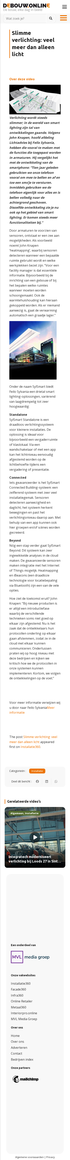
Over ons (17, 1041)
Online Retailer (21, 1001)
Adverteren (19, 1047)
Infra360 (17, 995)
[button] (64, 6)
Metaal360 (18, 1007)
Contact (16, 1053)
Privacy (50, 1157)
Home (15, 1036)
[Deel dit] (37, 781)
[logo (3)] (30, 957)
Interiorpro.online (24, 1013)
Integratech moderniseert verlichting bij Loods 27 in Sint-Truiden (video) (34, 861)
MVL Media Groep (24, 1019)
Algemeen (17, 813)
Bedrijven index (22, 1059)
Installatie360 (30, 747)
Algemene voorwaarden (29, 1157)
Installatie (37, 771)
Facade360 (18, 989)
